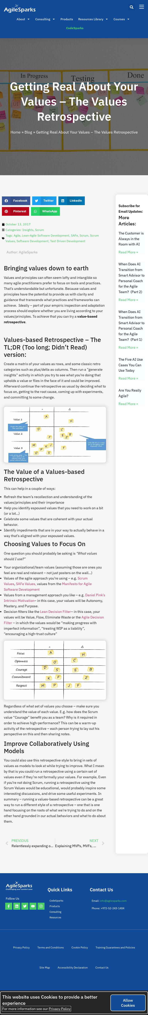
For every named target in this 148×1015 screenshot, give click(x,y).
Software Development (33, 241)
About (21, 19)
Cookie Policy (79, 947)
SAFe (74, 235)
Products (67, 19)
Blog (28, 132)
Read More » (128, 252)
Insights (28, 230)
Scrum (39, 230)
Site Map (45, 967)
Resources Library (90, 19)
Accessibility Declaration (73, 967)
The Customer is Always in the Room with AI (131, 239)
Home (15, 132)
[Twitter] (24, 906)
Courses (119, 19)
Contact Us (101, 967)
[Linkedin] (16, 906)
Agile (17, 235)
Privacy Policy (21, 947)
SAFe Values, (26, 584)
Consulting (42, 19)
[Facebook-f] (8, 906)
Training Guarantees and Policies (115, 947)
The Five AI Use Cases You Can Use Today (131, 365)
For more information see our (36, 1009)
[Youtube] (32, 906)
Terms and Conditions (50, 947)
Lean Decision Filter (55, 611)
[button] (131, 7)
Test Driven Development (67, 241)
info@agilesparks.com (113, 901)
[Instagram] (41, 906)
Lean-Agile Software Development (45, 235)
